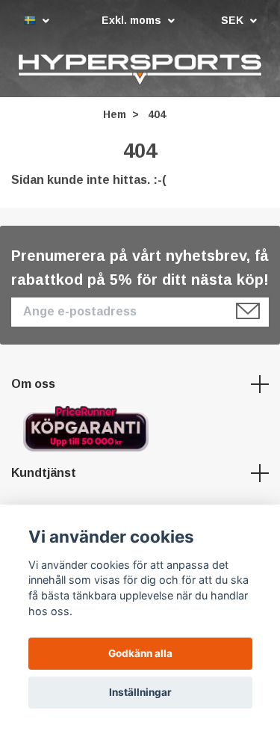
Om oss (33, 386)
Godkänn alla (140, 653)
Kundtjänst (43, 474)
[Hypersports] (140, 70)
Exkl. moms (133, 20)
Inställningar (140, 692)
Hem (114, 116)
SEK (233, 20)
